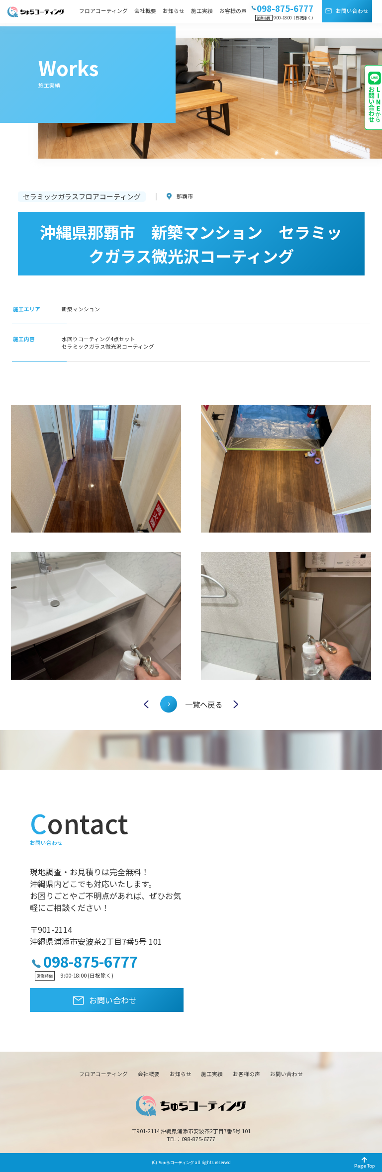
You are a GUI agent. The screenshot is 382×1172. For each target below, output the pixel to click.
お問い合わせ (352, 10)
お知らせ (174, 10)
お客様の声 (233, 10)
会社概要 (145, 10)
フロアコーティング (103, 10)
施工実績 (202, 10)
